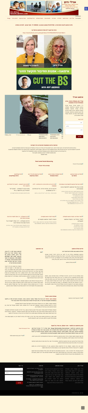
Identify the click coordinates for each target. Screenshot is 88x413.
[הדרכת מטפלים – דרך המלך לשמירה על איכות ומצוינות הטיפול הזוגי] (17, 217)
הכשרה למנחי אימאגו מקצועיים (47, 219)
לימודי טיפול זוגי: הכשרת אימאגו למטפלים (35, 369)
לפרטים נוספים (19, 25)
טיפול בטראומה (34, 176)
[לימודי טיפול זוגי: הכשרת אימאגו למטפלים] (70, 216)
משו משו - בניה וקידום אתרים (77, 392)
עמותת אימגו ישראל (51, 299)
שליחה (79, 136)
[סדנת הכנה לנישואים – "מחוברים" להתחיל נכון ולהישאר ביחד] (17, 185)
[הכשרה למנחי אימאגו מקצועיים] (44, 216)
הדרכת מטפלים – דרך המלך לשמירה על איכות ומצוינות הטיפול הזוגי (34, 386)
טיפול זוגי (74, 176)
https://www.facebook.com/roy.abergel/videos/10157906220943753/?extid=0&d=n (44, 33)
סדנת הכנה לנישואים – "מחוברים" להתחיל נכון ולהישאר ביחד (34, 379)
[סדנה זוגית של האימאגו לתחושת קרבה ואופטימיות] (70, 184)
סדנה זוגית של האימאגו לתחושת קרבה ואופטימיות (35, 372)
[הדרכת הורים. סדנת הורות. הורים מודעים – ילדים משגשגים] (44, 185)
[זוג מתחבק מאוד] (60, 130)
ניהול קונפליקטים (14, 176)
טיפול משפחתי (54, 176)
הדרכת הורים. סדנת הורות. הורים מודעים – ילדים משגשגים (35, 376)
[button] (86, 8)
